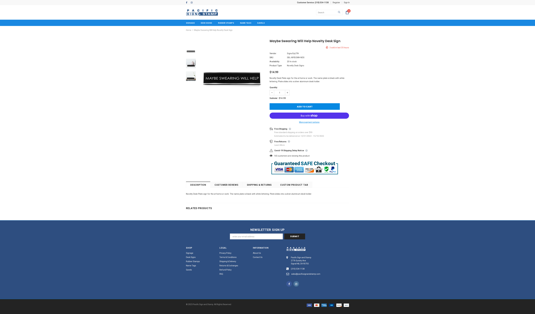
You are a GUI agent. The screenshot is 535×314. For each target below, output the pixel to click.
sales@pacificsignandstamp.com (305, 274)
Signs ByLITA (293, 53)
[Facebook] (187, 2)
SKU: (272, 57)
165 (275, 156)
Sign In (347, 2)
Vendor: (273, 53)
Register (336, 2)
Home (188, 30)
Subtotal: (274, 98)
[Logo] (202, 12)
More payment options (309, 122)
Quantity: (274, 87)
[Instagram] (192, 2)
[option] (232, 76)
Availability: (275, 61)
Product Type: (276, 65)
